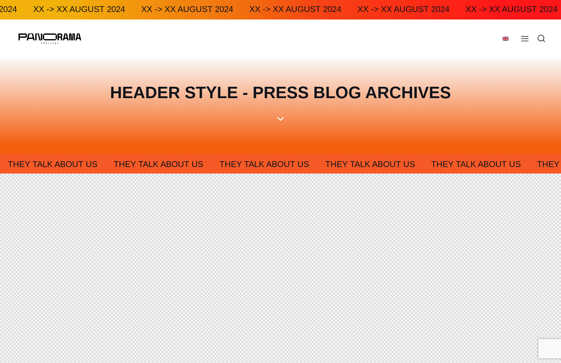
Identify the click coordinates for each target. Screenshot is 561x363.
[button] (525, 38)
